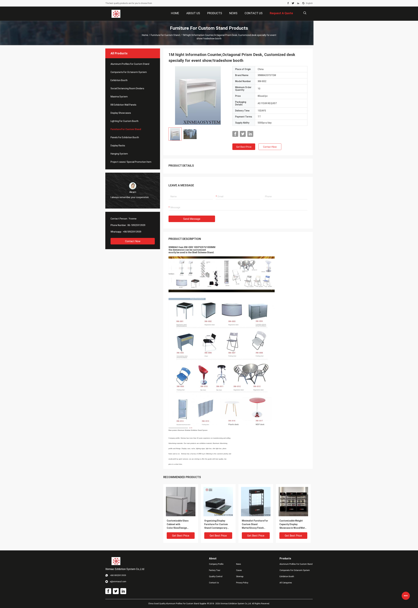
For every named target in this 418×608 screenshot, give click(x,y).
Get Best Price (243, 147)
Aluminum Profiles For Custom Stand (130, 64)
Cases (239, 570)
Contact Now (132, 241)
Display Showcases (121, 113)
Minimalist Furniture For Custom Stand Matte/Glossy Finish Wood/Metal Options (255, 524)
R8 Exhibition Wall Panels (123, 104)
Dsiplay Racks (118, 145)
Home (145, 35)
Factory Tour (214, 570)
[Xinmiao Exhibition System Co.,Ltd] (116, 13)
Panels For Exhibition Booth (125, 137)
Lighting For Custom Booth (124, 121)
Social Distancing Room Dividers (127, 88)
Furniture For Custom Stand (165, 35)
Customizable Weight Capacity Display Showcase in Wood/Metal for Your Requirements (293, 524)
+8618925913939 (132, 231)
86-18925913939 (136, 225)
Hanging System (119, 153)
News (238, 564)
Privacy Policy (242, 583)
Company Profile (216, 564)
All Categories (286, 583)
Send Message (191, 218)
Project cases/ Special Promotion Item (131, 162)
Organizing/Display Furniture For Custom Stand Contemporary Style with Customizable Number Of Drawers (217, 524)
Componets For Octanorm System (129, 72)
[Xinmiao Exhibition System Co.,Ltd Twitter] (293, 3)
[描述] (304, 13)
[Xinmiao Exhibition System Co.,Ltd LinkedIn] (298, 3)
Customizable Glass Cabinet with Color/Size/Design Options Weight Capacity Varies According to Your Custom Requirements (180, 524)
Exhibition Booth (119, 80)
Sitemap (239, 576)
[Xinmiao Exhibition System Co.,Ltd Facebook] (288, 3)
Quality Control (215, 576)
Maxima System (119, 96)
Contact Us (214, 583)
